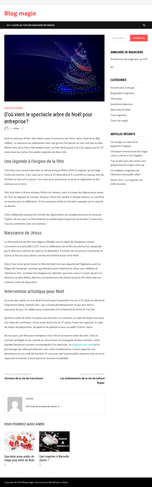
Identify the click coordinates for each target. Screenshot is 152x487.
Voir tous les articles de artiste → (43, 406)
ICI (111, 67)
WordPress (54, 482)
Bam (65, 482)
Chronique (116, 98)
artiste (16, 128)
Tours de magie (119, 120)
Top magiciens (118, 115)
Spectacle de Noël (13, 108)
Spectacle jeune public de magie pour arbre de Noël (19, 458)
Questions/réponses (121, 104)
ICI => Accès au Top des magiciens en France (31, 25)
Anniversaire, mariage (122, 87)
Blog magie (20, 13)
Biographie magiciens (122, 93)
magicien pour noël (83, 344)
